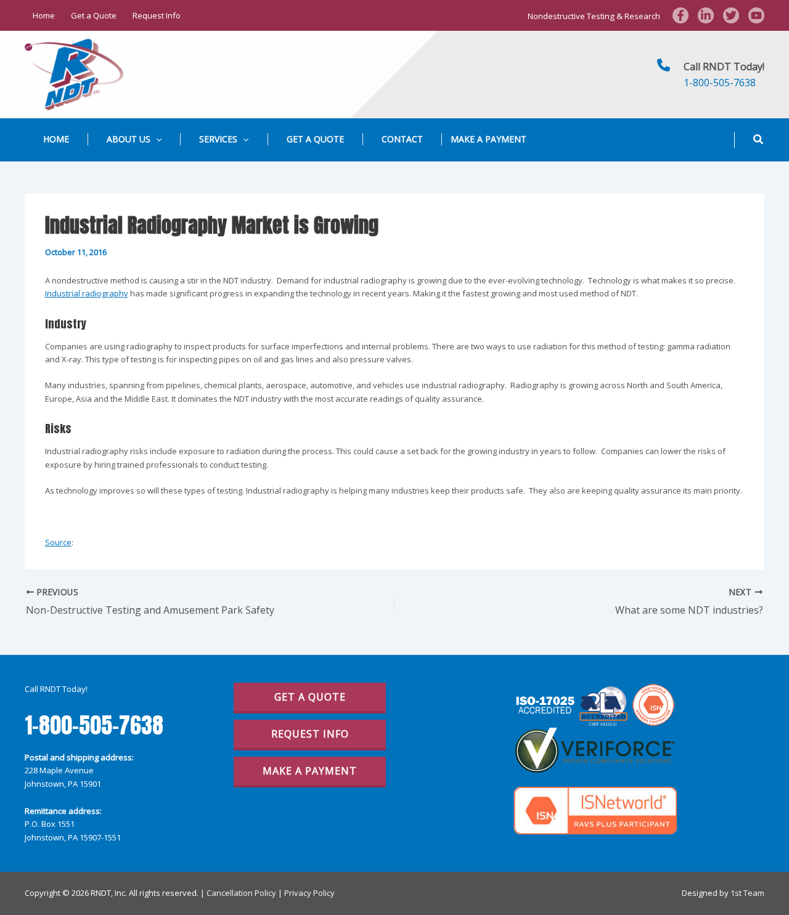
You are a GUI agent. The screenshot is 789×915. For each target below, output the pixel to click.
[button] (155, 139)
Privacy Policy (309, 892)
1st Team (747, 892)
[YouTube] (756, 15)
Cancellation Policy (241, 892)
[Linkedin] (706, 15)
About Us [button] (128, 139)
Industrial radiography (86, 293)
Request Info (157, 15)
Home (44, 15)
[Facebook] (680, 15)
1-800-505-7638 (720, 82)
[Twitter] (731, 15)
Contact (402, 139)
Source (58, 542)
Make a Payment (488, 139)
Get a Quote (94, 15)
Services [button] (218, 139)
